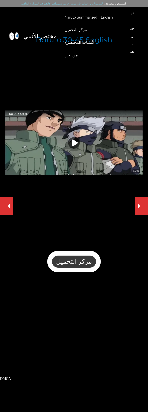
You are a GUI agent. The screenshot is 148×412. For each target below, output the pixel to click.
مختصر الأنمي (40, 36)
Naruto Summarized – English (88, 17)
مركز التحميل (75, 30)
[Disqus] (74, 323)
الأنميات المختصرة (79, 42)
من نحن (71, 55)
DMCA (5, 378)
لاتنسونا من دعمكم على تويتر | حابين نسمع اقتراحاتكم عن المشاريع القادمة (62, 3)
